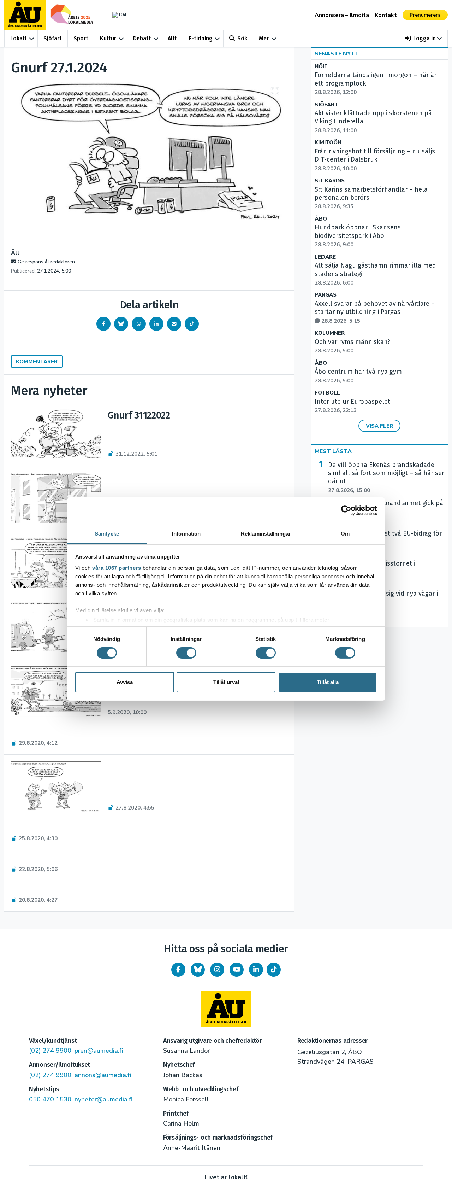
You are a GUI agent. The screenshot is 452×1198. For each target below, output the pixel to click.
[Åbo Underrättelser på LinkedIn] (256, 970)
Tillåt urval (226, 682)
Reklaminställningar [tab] (266, 533)
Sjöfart (52, 38)
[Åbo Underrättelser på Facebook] (178, 970)
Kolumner (330, 333)
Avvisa (125, 682)
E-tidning (201, 38)
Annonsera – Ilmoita (342, 15)
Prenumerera (425, 15)
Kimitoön (328, 142)
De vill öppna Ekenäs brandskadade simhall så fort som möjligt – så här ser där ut (386, 477)
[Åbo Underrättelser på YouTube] (237, 970)
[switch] (186, 653)
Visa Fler (379, 425)
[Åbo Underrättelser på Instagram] (217, 970)
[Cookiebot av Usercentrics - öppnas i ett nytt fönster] (346, 510)
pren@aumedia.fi (99, 1050)
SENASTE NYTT (337, 54)
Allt (172, 38)
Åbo (321, 219)
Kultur (108, 38)
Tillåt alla (328, 682)
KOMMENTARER (37, 361)
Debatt (142, 38)
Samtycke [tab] (107, 533)
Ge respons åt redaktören (46, 261)
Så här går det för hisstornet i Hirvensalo (371, 572)
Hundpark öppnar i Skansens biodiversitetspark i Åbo (358, 235)
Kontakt (386, 15)
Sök (242, 38)
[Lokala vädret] (115, 15)
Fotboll (327, 393)
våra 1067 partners (116, 568)
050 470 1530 (50, 1099)
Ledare (325, 257)
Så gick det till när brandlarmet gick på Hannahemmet (385, 511)
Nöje (321, 66)
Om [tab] (345, 533)
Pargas (326, 295)
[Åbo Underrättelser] (226, 1009)
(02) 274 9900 (50, 1050)
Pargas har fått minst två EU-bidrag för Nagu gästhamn (385, 542)
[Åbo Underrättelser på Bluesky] (198, 970)
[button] (423, 38)
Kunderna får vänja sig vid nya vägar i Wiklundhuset (383, 602)
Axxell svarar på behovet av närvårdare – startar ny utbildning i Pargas (375, 312)
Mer (264, 38)
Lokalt (18, 38)
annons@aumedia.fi (103, 1075)
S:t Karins (330, 180)
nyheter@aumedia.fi (103, 1099)
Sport (80, 38)
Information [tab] (186, 533)
